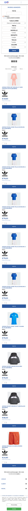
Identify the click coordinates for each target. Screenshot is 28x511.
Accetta (14, 509)
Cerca (14, 11)
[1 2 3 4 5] (4, 183)
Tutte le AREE (14, 21)
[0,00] (26, 2)
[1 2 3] (4, 303)
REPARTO (14, 35)
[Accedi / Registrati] (23, 2)
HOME (4, 17)
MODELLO (14, 30)
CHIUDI (26, 497)
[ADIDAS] (4, 96)
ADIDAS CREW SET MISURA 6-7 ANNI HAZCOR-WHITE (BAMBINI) (12, 87)
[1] (4, 104)
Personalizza (14, 504)
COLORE (14, 45)
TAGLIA (14, 40)
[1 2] (4, 143)
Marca (14, 25)
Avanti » (18, 57)
